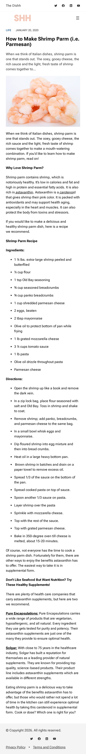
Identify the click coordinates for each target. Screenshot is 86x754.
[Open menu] (77, 17)
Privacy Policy (15, 747)
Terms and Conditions (49, 747)
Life (8, 30)
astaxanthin (24, 192)
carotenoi (66, 192)
